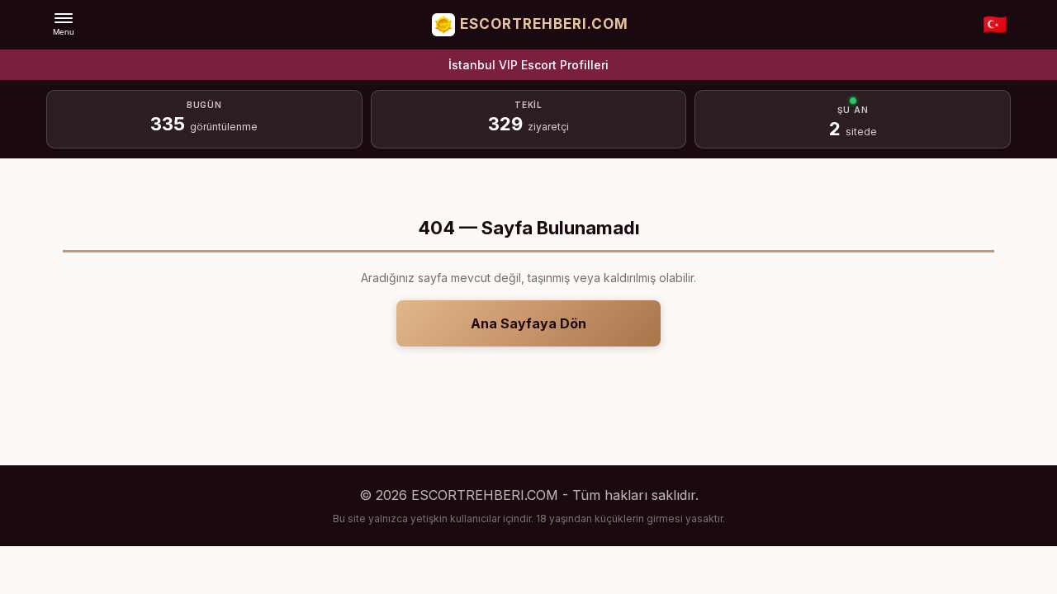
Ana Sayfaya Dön (528, 323)
